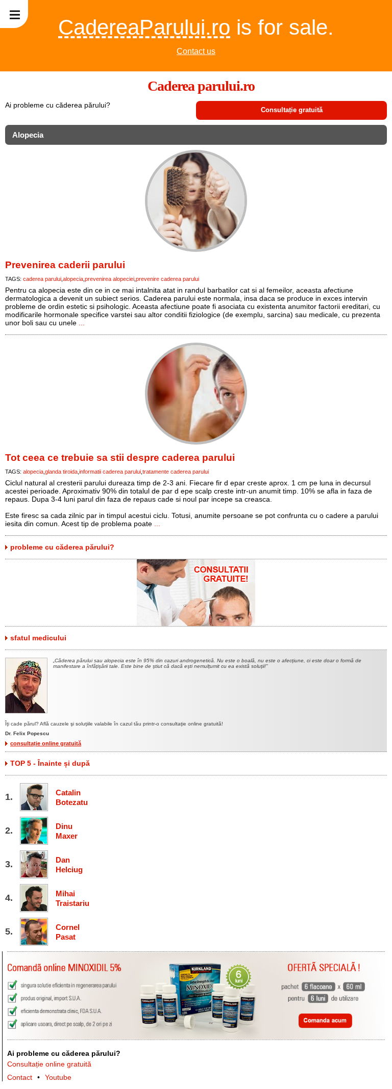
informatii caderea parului (110, 472)
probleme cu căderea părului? (62, 547)
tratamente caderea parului (175, 472)
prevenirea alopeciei (109, 279)
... (82, 323)
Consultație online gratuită (49, 1064)
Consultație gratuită (292, 110)
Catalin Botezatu (71, 797)
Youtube (58, 1077)
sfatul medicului (38, 638)
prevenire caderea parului (167, 279)
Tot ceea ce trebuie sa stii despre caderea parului (120, 457)
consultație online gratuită (45, 743)
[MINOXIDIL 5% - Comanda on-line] (196, 1037)
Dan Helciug (69, 864)
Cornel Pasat (68, 932)
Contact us (196, 51)
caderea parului (42, 279)
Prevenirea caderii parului (65, 265)
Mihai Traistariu (71, 898)
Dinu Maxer (67, 831)
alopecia (73, 279)
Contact (19, 1077)
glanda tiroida (61, 472)
